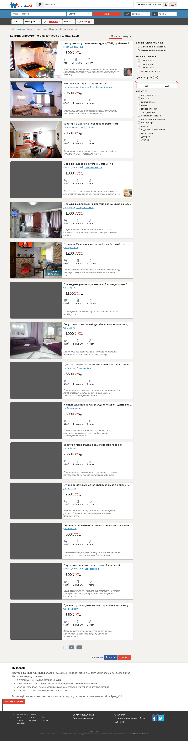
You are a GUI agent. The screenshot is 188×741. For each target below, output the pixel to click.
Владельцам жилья (83, 718)
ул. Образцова (70, 247)
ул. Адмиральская (72, 408)
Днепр (32, 717)
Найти (107, 14)
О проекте (120, 714)
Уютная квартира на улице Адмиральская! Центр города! (99, 404)
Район (16, 21)
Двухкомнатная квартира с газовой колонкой (91, 565)
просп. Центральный (73, 47)
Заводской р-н (87, 87)
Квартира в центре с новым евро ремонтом (90, 123)
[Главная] (11, 29)
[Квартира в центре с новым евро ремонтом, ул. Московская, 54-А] (36, 139)
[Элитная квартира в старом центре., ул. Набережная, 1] (36, 99)
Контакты (119, 721)
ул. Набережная (71, 87)
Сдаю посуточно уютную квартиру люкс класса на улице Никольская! (106, 605)
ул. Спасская (69, 488)
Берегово (21, 723)
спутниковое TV (148, 95)
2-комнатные (147, 64)
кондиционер (148, 102)
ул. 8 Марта (69, 207)
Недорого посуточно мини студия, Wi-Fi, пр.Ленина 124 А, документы (106, 43)
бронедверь (147, 122)
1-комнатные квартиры (154, 46)
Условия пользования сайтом (129, 718)
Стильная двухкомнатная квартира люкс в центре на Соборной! (103, 485)
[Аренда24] (14, 4)
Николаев (46, 720)
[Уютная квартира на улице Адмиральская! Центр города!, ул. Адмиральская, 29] (36, 420)
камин (144, 105)
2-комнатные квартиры (154, 50)
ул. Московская (70, 127)
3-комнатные (147, 67)
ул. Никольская (70, 609)
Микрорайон (31, 21)
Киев (19, 717)
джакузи (145, 136)
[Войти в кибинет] (165, 4)
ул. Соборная (70, 448)
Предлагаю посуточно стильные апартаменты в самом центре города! (107, 525)
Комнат (68, 21)
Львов (44, 717)
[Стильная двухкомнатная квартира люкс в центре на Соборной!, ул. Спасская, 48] (36, 501)
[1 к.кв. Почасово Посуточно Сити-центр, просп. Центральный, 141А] (36, 179)
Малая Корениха (104, 87)
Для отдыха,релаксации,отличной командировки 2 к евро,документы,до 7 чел (112, 284)
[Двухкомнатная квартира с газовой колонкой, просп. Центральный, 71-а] (36, 581)
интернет (145, 98)
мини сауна (147, 133)
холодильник (148, 112)
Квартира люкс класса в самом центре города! (92, 444)
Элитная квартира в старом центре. (85, 83)
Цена (50, 21)
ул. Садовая (69, 368)
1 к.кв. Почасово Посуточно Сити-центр (88, 163)
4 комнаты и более (150, 71)
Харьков (21, 720)
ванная (144, 126)
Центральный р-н (93, 167)
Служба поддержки (83, 714)
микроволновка (149, 109)
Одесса (32, 720)
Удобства (83, 21)
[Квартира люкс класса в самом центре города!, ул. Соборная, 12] (36, 460)
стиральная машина (151, 115)
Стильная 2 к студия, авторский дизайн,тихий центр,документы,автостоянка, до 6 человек (120, 244)
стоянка (145, 140)
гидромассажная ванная (153, 129)
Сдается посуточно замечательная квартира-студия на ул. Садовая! (106, 364)
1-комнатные (147, 60)
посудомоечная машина (153, 119)
